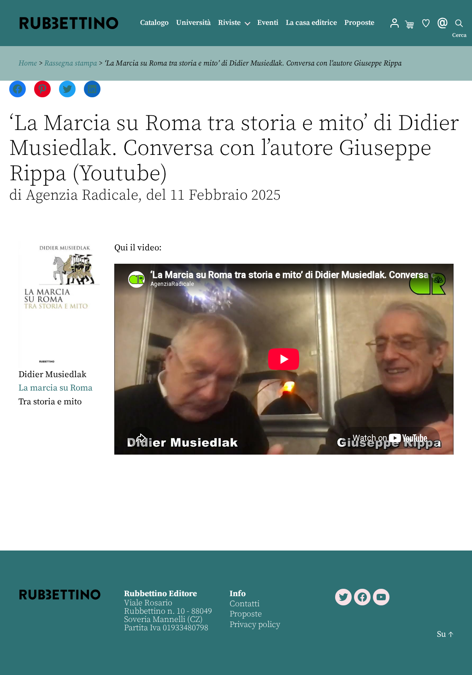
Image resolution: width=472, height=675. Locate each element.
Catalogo (154, 22)
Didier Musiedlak (52, 374)
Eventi (267, 22)
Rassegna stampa (70, 63)
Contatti (245, 603)
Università (193, 22)
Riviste (229, 22)
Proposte (359, 22)
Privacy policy (255, 624)
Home (27, 63)
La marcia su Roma (55, 388)
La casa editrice (311, 22)
